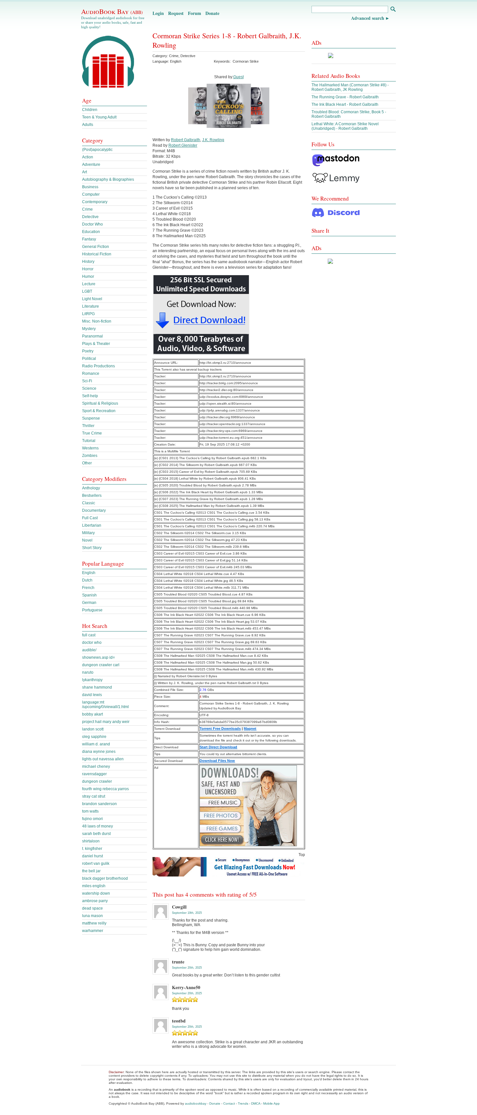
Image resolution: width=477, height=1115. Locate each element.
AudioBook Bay (112, 11)
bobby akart (92, 714)
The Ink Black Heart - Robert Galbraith (345, 104)
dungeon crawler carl (100, 665)
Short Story (92, 547)
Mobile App (271, 1103)
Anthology (91, 488)
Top (302, 854)
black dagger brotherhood (105, 878)
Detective (187, 56)
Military (88, 533)
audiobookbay (195, 1103)
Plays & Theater (96, 343)
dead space (92, 908)
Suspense (91, 418)
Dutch (87, 580)
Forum (194, 13)
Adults (87, 124)
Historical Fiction (96, 254)
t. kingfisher (92, 848)
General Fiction (95, 246)
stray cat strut (93, 796)
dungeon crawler (97, 781)
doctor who (92, 642)
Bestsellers (92, 495)
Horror (87, 269)
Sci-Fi (87, 381)
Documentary (94, 510)
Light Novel (92, 299)
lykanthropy (92, 680)
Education (91, 231)
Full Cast (90, 518)
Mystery (89, 328)
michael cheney (96, 766)
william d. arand (96, 744)
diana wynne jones (99, 751)
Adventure (91, 164)
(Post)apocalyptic (97, 149)
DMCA (255, 1103)
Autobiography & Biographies (108, 179)
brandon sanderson (99, 804)
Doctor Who (92, 224)
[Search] (393, 10)
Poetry (87, 351)
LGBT (87, 291)
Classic (88, 503)
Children (89, 109)
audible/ (89, 650)
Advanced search (367, 18)
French (88, 587)
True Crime (92, 433)
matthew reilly (94, 923)
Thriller (88, 425)
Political (89, 358)
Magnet (250, 728)
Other (87, 463)
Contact (229, 1103)
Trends (243, 1103)
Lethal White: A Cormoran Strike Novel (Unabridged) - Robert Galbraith (345, 126)
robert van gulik (95, 863)
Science (89, 388)
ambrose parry (95, 901)
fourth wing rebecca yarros (105, 789)
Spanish (89, 595)
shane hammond (97, 687)
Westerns (90, 448)
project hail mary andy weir (105, 721)
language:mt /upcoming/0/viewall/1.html (105, 704)
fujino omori (92, 818)
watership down (96, 893)
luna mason (92, 915)
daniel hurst (92, 856)
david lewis (92, 694)
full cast (88, 635)
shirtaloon (91, 841)
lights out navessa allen (103, 759)
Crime (173, 56)
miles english (93, 886)
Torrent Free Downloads (220, 728)
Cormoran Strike (246, 61)
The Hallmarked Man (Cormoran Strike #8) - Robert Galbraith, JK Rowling (350, 87)
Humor (88, 276)
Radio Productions (98, 366)
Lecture (88, 284)
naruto (87, 672)
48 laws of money (97, 826)
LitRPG (88, 314)
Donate (212, 13)
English (88, 572)
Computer (91, 194)
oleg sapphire (94, 736)
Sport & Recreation (99, 411)
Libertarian (91, 525)
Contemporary (94, 202)
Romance (90, 373)
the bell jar (91, 871)
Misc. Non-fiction (96, 321)
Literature (90, 306)
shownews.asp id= (98, 657)
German (89, 602)
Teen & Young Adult (99, 117)
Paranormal (92, 336)
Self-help (90, 396)
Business (90, 187)
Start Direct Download (218, 747)
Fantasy (89, 239)
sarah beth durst (96, 833)
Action (87, 157)
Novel (87, 540)
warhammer (92, 930)
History (88, 261)
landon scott (93, 729)
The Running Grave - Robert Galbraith (345, 97)
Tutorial (88, 440)
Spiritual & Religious (100, 403)
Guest (238, 77)
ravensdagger (94, 774)
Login (158, 13)
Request (176, 13)
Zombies (89, 455)
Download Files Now (217, 761)
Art (84, 172)
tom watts (90, 811)
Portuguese (92, 610)
